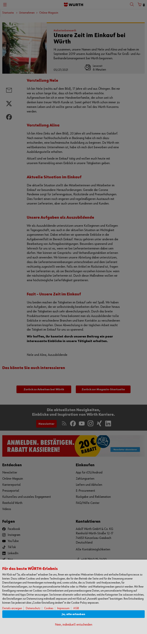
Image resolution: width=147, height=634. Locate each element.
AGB (76, 608)
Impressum (63, 608)
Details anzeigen (12, 608)
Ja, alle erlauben (73, 614)
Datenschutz (33, 608)
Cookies (48, 608)
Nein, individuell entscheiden (73, 624)
